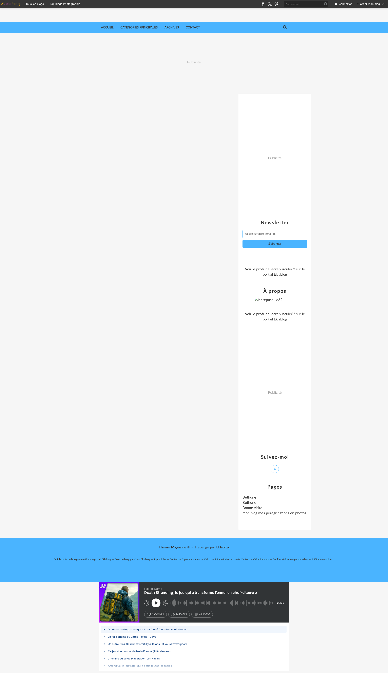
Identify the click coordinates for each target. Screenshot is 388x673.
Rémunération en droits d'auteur (232, 559)
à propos (204, 614)
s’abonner (158, 614)
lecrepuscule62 (283, 269)
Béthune (249, 503)
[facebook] (263, 4)
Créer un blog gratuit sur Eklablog (132, 559)
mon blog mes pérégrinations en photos (274, 513)
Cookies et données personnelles (290, 559)
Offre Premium (261, 559)
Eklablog (222, 547)
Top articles (160, 559)
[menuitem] (107, 27)
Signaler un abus (191, 559)
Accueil (107, 27)
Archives (171, 27)
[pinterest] (276, 4)
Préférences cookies (321, 559)
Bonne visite (252, 508)
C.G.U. (207, 559)
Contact (193, 27)
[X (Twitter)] (269, 4)
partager (181, 614)
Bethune (249, 497)
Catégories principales (139, 27)
